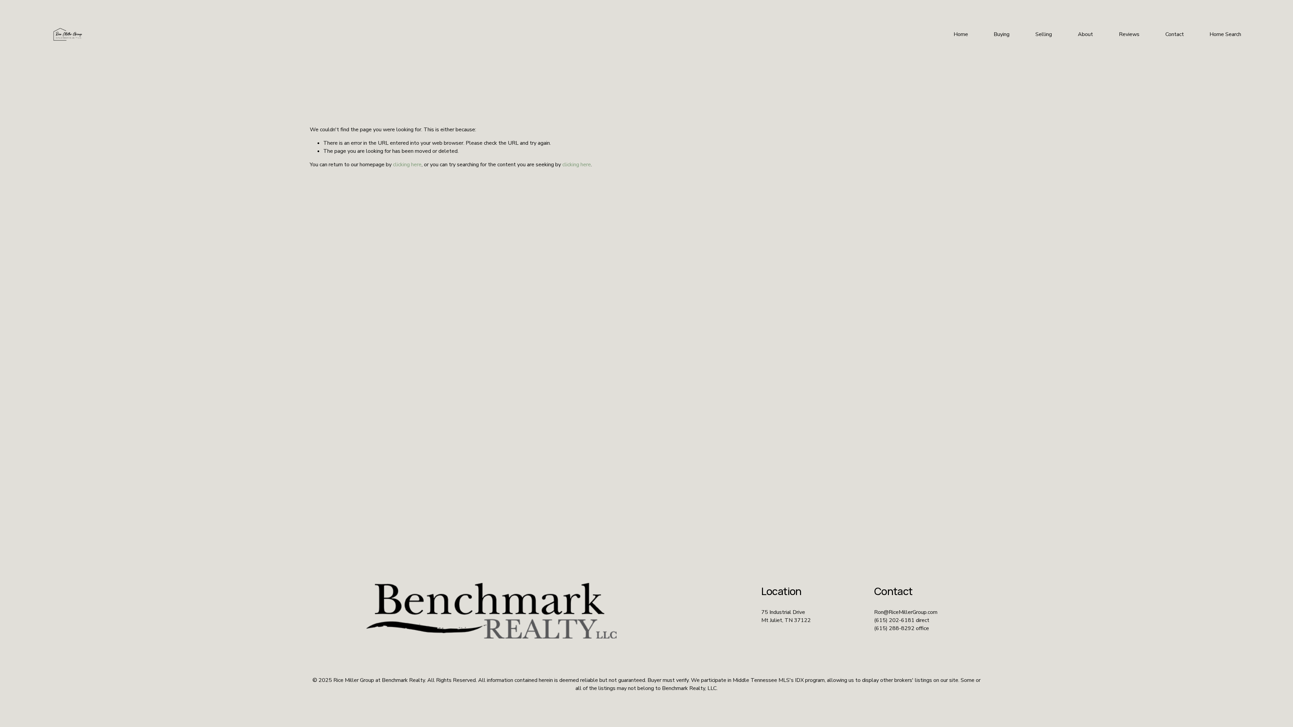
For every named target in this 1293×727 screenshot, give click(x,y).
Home (961, 34)
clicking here (407, 164)
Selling (1043, 34)
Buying (1001, 34)
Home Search (1225, 34)
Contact (1174, 34)
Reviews (1129, 34)
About (1085, 34)
